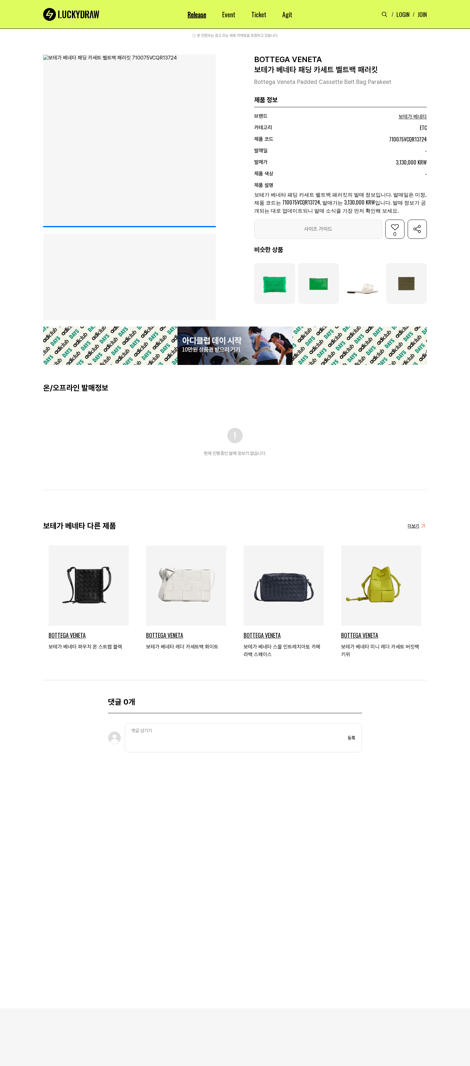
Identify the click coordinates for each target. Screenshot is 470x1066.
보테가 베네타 (413, 117)
